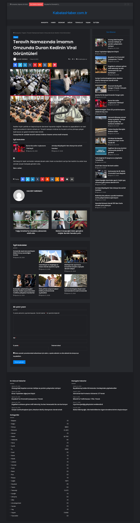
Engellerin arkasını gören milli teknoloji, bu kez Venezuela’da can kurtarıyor (117, 69)
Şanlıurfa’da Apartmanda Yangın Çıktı (109, 95)
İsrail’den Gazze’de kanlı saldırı (107, 166)
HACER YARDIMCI (22, 59)
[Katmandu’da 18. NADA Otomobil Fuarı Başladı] (100, 174)
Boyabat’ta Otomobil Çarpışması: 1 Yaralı (57, 4)
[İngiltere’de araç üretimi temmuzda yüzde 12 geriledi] (100, 151)
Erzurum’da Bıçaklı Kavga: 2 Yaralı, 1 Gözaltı (117, 87)
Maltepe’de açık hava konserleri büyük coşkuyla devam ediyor (74, 267)
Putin (13, 468)
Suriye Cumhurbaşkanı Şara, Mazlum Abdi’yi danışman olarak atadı (109, 79)
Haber (53, 22)
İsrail (12, 452)
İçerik (13, 446)
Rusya (13, 478)
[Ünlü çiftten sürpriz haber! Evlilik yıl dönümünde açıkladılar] (50, 280)
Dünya (13, 427)
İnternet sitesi (56, 345)
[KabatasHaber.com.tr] (70, 12)
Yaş (12, 509)
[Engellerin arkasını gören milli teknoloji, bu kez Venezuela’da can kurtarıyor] (100, 69)
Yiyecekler (14, 516)
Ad (14, 338)
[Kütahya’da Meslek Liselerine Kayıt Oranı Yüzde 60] (100, 141)
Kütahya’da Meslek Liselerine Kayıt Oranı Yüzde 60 (116, 140)
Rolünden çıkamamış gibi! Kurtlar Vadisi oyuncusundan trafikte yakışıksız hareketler (24, 291)
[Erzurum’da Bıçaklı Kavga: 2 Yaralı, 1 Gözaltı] (100, 89)
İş (11, 449)
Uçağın (13, 493)
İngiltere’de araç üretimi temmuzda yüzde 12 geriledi (117, 150)
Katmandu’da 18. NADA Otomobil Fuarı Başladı (116, 172)
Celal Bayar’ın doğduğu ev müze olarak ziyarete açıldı (49, 266)
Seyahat (14, 484)
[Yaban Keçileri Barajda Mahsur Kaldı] (100, 132)
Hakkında (14, 439)
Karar (13, 455)
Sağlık (70, 22)
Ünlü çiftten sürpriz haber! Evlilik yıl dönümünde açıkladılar (48, 291)
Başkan (13, 420)
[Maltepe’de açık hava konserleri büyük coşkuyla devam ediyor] (75, 256)
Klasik (13, 458)
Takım (13, 487)
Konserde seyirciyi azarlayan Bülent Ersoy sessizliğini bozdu (24, 253)
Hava (13, 443)
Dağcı (13, 424)
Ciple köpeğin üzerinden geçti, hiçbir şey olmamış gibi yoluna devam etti (110, 181)
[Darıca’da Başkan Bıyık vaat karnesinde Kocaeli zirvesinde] (75, 280)
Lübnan (13, 462)
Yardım (13, 506)
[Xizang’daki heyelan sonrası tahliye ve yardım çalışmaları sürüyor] (100, 42)
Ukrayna (14, 497)
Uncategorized (16, 503)
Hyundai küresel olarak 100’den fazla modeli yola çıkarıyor (109, 204)
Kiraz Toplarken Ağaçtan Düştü (107, 52)
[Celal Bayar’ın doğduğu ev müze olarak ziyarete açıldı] (50, 256)
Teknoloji (79, 22)
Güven (13, 433)
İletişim (96, 22)
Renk (13, 471)
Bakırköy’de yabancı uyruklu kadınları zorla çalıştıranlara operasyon (109, 197)
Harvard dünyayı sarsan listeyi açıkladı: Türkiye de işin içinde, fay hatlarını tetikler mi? (117, 120)
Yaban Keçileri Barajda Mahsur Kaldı (116, 130)
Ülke (12, 500)
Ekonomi (61, 22)
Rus (12, 474)
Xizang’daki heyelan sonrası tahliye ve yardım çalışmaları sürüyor (115, 43)
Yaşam (88, 22)
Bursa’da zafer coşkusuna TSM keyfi (116, 102)
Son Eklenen (111, 32)
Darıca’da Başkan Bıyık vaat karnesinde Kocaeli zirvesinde (75, 290)
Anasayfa (44, 22)
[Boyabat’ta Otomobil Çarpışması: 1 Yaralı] (100, 60)
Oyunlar (13, 465)
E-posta (16, 345)
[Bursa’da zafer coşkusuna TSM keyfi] (19, 148)
